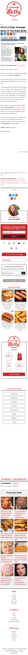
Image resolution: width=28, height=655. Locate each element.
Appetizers (14, 398)
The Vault (14, 601)
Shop (14, 639)
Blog (2, 24)
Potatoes (14, 418)
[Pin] (11, 34)
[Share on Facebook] (2, 34)
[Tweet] (5, 34)
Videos (14, 599)
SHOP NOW (13, 374)
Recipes (14, 597)
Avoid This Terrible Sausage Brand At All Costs (7, 326)
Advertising (14, 619)
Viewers (14, 631)
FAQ (14, 615)
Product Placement (14, 621)
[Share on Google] (8, 34)
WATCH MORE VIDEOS (13, 254)
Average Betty (14, 9)
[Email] (14, 34)
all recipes (14, 394)
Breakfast (14, 402)
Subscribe (14, 603)
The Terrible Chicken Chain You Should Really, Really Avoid (7, 535)
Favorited (14, 635)
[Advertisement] (13, 450)
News (14, 613)
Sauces (14, 414)
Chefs (14, 422)
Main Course (14, 410)
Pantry (14, 637)
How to (14, 633)
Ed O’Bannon (22, 172)
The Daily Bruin (21, 65)
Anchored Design (12, 651)
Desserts (14, 406)
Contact (14, 617)
